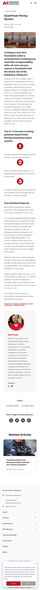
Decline (28, 583)
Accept (13, 583)
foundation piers (28, 406)
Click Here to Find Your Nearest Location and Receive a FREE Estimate (18, 304)
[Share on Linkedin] (17, 420)
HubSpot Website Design (16, 587)
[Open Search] (32, 3)
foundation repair (12, 406)
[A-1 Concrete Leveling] (11, 3)
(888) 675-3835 (10, 506)
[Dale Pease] (16, 322)
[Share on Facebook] (11, 420)
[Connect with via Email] (12, 386)
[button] (37, 454)
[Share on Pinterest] (29, 420)
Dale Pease (10, 27)
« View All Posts (10, 11)
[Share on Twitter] (23, 420)
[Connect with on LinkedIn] (9, 386)
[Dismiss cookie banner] (35, 564)
